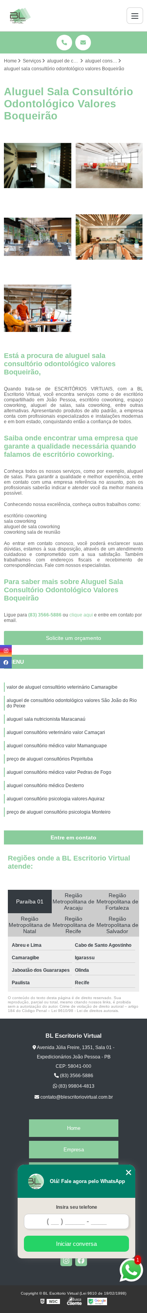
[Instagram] (66, 1260)
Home (73, 1128)
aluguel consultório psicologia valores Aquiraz (56, 799)
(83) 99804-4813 (75, 1086)
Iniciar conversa (76, 1243)
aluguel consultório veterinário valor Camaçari (56, 732)
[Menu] (134, 15)
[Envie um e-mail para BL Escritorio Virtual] (83, 42)
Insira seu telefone (76, 1207)
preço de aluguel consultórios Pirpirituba (50, 759)
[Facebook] (81, 1260)
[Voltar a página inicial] (20, 15)
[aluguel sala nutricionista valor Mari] (38, 308)
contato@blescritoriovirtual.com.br (76, 1097)
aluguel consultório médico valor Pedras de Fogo (59, 772)
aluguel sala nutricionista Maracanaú (46, 719)
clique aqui (81, 615)
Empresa (74, 1150)
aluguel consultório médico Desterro (45, 785)
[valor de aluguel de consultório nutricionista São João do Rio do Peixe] (109, 237)
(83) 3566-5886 (45, 615)
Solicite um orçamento (73, 638)
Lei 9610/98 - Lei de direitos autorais (84, 1010)
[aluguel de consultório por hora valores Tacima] (38, 166)
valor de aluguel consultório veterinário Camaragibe (62, 687)
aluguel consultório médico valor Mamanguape (57, 745)
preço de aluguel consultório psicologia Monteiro (59, 812)
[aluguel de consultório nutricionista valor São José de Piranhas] (109, 166)
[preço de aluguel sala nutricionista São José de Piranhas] (38, 237)
